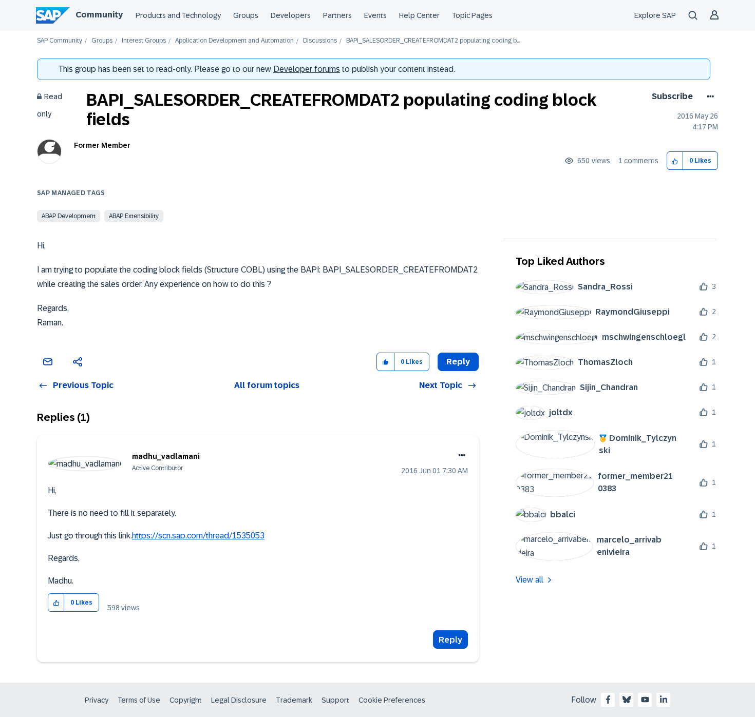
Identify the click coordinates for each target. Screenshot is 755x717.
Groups (245, 15)
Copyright (185, 700)
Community (99, 14)
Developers (291, 15)
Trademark (294, 700)
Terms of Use (139, 700)
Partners (337, 15)
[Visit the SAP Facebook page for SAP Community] (608, 699)
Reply (450, 639)
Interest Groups (144, 40)
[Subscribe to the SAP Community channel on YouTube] (645, 699)
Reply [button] (458, 361)
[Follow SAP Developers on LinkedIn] (663, 699)
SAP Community (59, 40)
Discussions (320, 40)
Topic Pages (472, 15)
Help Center (419, 15)
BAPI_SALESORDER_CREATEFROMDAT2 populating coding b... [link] (433, 40)
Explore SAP (655, 15)
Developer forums (306, 69)
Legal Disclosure (239, 700)
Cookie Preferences (391, 700)
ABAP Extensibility (134, 216)
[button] (675, 161)
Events (375, 15)
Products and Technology (178, 15)
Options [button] (708, 96)
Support (335, 700)
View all (529, 579)
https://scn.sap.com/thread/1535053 (198, 535)
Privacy (96, 700)
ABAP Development (69, 216)
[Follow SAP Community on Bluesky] (626, 699)
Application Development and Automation (234, 40)
